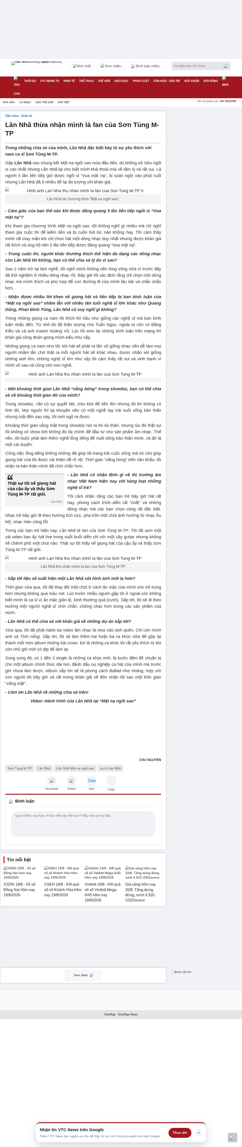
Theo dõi (180, 1132)
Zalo (91, 788)
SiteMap (110, 1014)
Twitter (71, 788)
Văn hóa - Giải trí (166, 81)
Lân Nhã (44, 768)
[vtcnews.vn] (52, 781)
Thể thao (86, 81)
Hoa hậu (9, 102)
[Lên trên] (232, 1137)
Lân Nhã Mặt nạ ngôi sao (75, 768)
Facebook (51, 788)
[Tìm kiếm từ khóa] (227, 66)
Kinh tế (69, 81)
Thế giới (104, 81)
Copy (111, 789)
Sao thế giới (44, 102)
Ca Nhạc (25, 102)
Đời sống (211, 81)
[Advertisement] (206, 140)
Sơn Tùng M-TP (20, 768)
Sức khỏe (191, 81)
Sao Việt (64, 102)
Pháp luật (141, 81)
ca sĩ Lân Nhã (110, 768)
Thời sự (30, 81)
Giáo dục (121, 81)
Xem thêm (81, 975)
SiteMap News (128, 1014)
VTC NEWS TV (49, 81)
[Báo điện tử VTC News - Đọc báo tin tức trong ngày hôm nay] (37, 67)
